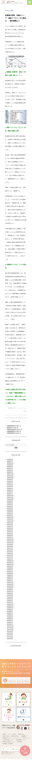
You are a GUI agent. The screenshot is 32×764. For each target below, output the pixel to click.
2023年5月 (10, 508)
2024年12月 (10, 474)
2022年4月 (10, 532)
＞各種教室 (23, 736)
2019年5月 (10, 595)
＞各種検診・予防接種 (7, 743)
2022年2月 (10, 535)
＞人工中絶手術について (8, 740)
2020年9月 (10, 566)
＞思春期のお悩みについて (8, 741)
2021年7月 (10, 548)
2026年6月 (10, 459)
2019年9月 (10, 588)
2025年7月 (10, 468)
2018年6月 (10, 615)
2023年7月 (10, 504)
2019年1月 (10, 602)
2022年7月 (10, 526)
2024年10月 (10, 477)
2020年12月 (10, 561)
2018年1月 (10, 624)
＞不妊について (25, 738)
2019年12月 (10, 582)
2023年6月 (10, 506)
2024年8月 (10, 481)
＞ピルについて (16, 738)
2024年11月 (10, 476)
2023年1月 (10, 515)
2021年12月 (10, 539)
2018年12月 (10, 604)
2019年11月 (10, 584)
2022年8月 (10, 524)
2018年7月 (10, 613)
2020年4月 (10, 575)
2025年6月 (10, 470)
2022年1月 (10, 537)
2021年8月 (10, 546)
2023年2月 (10, 514)
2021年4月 (10, 553)
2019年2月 (10, 600)
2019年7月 (10, 591)
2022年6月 (10, 528)
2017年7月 (10, 635)
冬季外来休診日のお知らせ (14, 429)
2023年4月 (10, 510)
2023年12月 (10, 495)
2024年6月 (10, 485)
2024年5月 (10, 486)
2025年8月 (10, 466)
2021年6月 (10, 550)
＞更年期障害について (20, 740)
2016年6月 (10, 638)
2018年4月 (10, 618)
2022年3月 (10, 533)
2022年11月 (10, 519)
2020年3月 (10, 577)
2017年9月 (10, 631)
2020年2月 (10, 579)
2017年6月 (10, 637)
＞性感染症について (7, 738)
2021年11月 (10, 541)
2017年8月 (10, 633)
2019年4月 (10, 597)
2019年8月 (10, 589)
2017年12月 (10, 626)
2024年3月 (10, 490)
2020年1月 (10, 580)
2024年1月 (10, 494)
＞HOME (4, 734)
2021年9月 (10, 544)
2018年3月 (10, 620)
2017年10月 (10, 629)
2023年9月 (10, 501)
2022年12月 (10, 517)
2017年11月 (10, 627)
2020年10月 (10, 564)
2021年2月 (10, 557)
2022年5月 (10, 530)
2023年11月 (10, 497)
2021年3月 (10, 555)
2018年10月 (10, 608)
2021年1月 (10, 559)
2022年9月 (10, 523)
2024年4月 (10, 488)
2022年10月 (10, 521)
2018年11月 (10, 606)
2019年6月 (10, 593)
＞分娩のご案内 (5, 736)
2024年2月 (10, 492)
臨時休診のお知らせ (12, 427)
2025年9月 (10, 465)
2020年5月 (10, 573)
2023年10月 (10, 499)
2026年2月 (10, 461)
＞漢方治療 (19, 741)
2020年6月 (10, 571)
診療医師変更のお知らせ (14, 426)
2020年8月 (10, 568)
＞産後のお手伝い (14, 736)
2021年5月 (10, 552)
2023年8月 (10, 503)
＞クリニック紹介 (11, 734)
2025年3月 (10, 472)
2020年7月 (10, 570)
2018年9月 (10, 609)
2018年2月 (10, 622)
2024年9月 (10, 479)
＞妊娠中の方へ (21, 734)
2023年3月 (10, 512)
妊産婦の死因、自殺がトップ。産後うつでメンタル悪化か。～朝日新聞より (15, 18)
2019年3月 (10, 599)
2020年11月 (10, 562)
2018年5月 (10, 617)
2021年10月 (10, 542)
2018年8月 (10, 611)
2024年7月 (10, 483)
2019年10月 (10, 586)
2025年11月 (10, 463)
